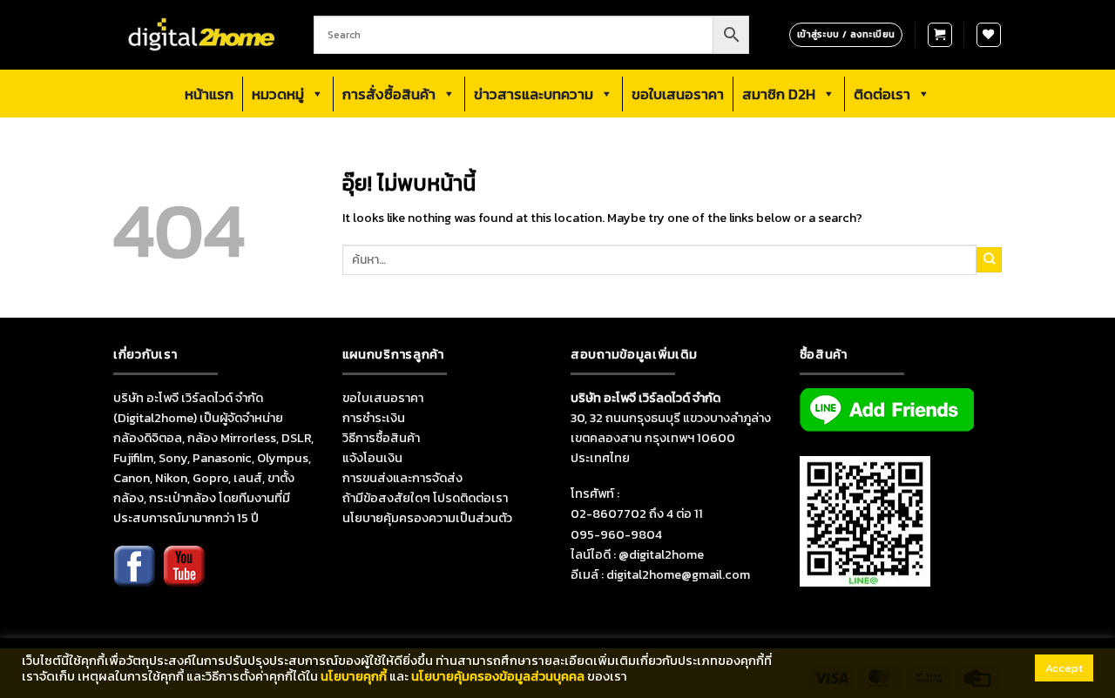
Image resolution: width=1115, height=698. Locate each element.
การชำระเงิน (373, 417)
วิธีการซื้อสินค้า (381, 437)
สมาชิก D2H (778, 94)
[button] (940, 35)
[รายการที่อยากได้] (988, 35)
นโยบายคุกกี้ (354, 676)
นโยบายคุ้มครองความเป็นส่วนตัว (427, 517)
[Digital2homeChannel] (184, 577)
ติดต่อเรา (882, 94)
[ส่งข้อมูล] (989, 259)
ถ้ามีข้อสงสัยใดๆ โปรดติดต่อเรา (425, 497)
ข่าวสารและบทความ (533, 94)
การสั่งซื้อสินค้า (389, 94)
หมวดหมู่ (278, 94)
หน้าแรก (209, 94)
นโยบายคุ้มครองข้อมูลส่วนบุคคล (498, 676)
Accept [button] (1064, 668)
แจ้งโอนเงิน (372, 457)
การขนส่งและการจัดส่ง (402, 477)
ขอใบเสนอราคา (678, 94)
